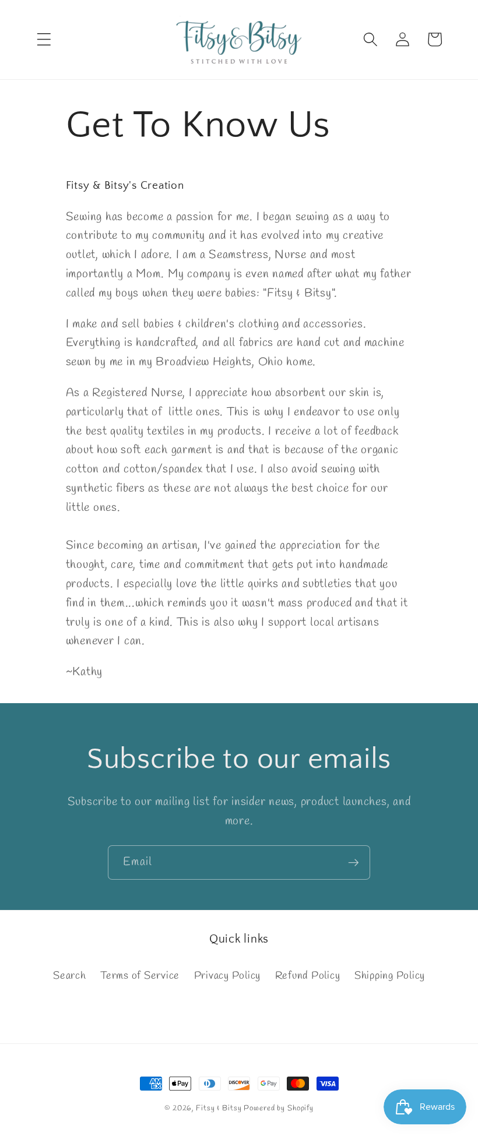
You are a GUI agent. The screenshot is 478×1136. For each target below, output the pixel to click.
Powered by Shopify (279, 1108)
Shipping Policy (389, 976)
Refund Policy (307, 976)
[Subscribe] (354, 862)
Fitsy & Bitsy (218, 1108)
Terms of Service (140, 976)
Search (69, 976)
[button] (44, 39)
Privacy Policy (227, 976)
